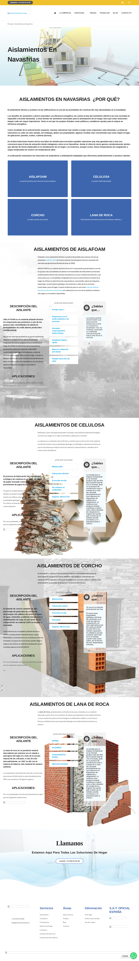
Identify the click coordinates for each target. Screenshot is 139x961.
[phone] (18, 926)
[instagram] (11, 926)
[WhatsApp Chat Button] (133, 955)
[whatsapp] (15, 926)
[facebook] (8, 926)
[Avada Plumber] (17, 13)
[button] (63, 309)
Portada (10, 24)
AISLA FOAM (51, 260)
